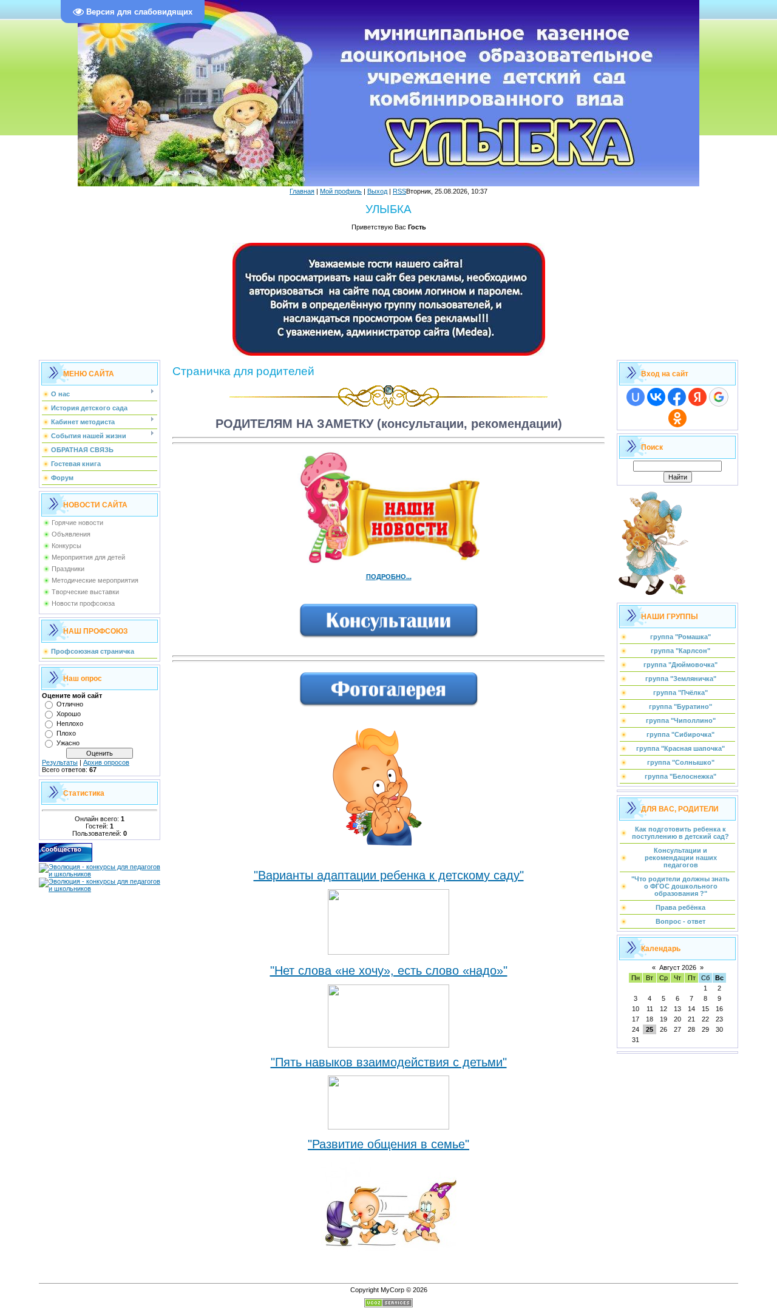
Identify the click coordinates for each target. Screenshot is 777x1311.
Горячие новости (77, 522)
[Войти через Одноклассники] (677, 418)
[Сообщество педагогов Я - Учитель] (65, 859)
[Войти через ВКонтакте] (656, 397)
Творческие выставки (85, 591)
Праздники (68, 568)
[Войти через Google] (718, 397)
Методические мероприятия (95, 580)
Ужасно (68, 743)
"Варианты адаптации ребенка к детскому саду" (389, 875)
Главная (302, 191)
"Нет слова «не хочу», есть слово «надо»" (388, 970)
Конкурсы (66, 545)
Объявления (71, 534)
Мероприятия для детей (88, 557)
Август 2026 (677, 967)
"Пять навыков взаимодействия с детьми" (389, 1062)
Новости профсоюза (83, 603)
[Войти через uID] (635, 397)
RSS (399, 191)
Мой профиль (341, 191)
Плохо (66, 733)
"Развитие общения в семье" (388, 1144)
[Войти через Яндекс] (697, 397)
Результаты (60, 762)
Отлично (69, 704)
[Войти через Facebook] (677, 397)
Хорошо (68, 713)
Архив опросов (106, 762)
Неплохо (69, 723)
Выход (377, 191)
